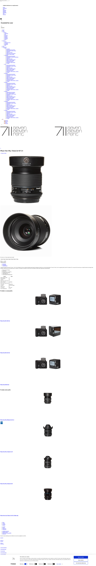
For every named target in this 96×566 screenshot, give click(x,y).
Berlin (5, 32)
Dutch (6, 122)
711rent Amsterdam (3, 547)
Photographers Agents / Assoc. (11, 50)
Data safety (4, 533)
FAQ (5, 45)
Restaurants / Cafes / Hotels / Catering (12, 71)
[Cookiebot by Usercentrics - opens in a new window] (13, 564)
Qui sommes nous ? (7, 42)
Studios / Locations (9, 52)
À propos (3, 524)
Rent (3, 30)
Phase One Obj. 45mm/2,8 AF (6, 483)
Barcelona (6, 35)
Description (4, 264)
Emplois (3, 525)
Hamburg (5, 37)
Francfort (5, 110)
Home (3, 522)
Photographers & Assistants (10, 49)
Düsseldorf (6, 101)
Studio (5, 41)
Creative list (4, 529)
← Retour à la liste (3, 153)
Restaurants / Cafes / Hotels (10, 62)
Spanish (6, 123)
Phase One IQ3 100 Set (5, 320)
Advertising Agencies (9, 61)
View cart (2, 27)
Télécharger (4, 528)
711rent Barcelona (3, 549)
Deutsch (6, 121)
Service (3, 40)
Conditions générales (5, 531)
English (6, 120)
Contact (3, 31)
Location (3, 526)
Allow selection (81, 560)
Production (8, 51)
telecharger (6, 44)
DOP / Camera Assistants (10, 93)
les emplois (6, 43)
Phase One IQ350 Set (4, 384)
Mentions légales (5, 532)
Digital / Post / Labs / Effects (10, 53)
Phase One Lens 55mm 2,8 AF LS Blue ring (9, 515)
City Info (7, 63)
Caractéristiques (4, 265)
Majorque (5, 36)
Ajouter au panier (3, 262)
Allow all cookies (81, 557)
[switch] (35, 564)
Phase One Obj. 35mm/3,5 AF (6, 451)
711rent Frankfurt (3, 554)
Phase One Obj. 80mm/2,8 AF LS (7, 419)
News (3, 46)
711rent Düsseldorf (3, 552)
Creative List (4, 47)
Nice (5, 39)
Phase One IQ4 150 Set (5, 352)
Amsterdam (6, 33)
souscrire (1, 537)
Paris (5, 34)
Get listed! (8, 48)
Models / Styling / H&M (10, 54)
